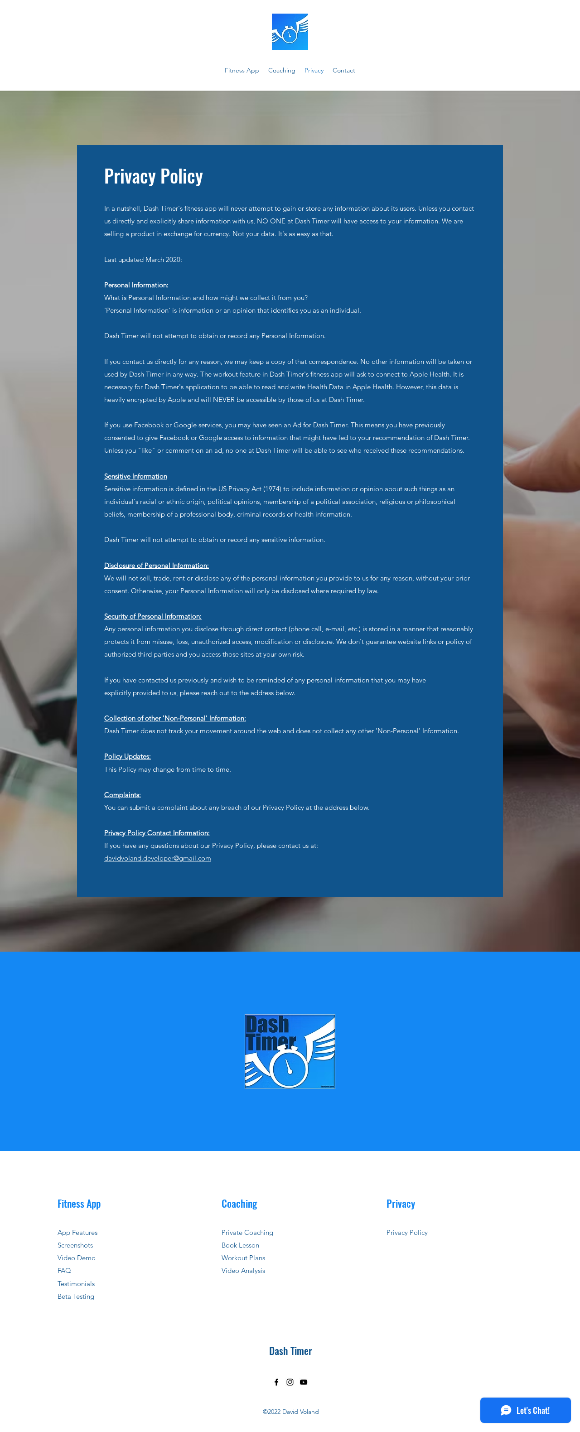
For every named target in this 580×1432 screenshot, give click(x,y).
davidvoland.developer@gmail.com (157, 858)
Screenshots (75, 1245)
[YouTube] (303, 1382)
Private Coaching (247, 1232)
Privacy (401, 1203)
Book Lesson (240, 1245)
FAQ (64, 1270)
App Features (77, 1232)
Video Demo (77, 1257)
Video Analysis (243, 1270)
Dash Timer (290, 1350)
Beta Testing (76, 1296)
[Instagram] (290, 1382)
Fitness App (79, 1203)
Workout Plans (243, 1257)
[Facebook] (276, 1382)
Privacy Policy (407, 1232)
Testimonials (76, 1283)
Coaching (239, 1203)
